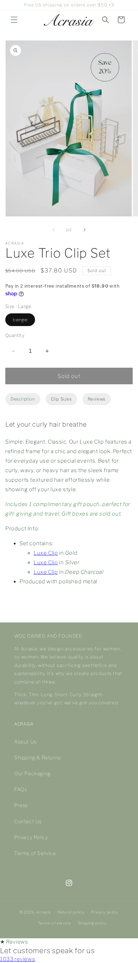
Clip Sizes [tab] (61, 399)
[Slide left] (53, 229)
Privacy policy (105, 912)
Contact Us (28, 821)
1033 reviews (17, 959)
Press (21, 805)
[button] (14, 20)
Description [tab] (23, 399)
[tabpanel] (69, 506)
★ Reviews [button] (14, 942)
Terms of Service (35, 853)
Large (20, 320)
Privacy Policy (31, 837)
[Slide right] (84, 229)
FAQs (20, 789)
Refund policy (70, 912)
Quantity (14, 335)
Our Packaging (32, 773)
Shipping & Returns (37, 757)
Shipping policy (92, 923)
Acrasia (43, 912)
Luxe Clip (46, 553)
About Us (25, 742)
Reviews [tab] (96, 399)
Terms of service (54, 923)
